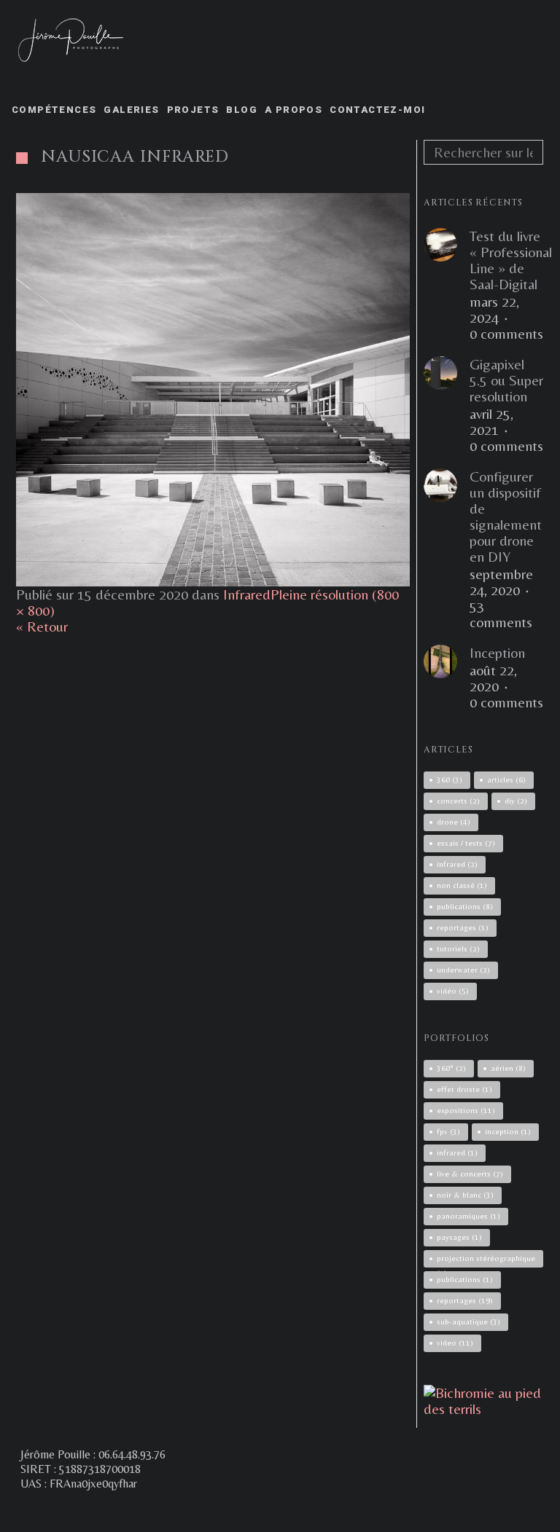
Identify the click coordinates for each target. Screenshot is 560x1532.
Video (455, 1342)
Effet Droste (464, 1089)
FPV (448, 1131)
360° (451, 1068)
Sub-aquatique (468, 1321)
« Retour (42, 626)
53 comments (501, 614)
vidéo (453, 990)
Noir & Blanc (465, 1194)
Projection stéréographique (486, 1261)
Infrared (247, 594)
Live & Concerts (470, 1173)
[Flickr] (286, 1510)
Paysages (459, 1237)
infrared (457, 864)
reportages (463, 927)
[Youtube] (312, 1510)
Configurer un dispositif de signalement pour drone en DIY (506, 516)
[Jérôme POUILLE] (483, 1408)
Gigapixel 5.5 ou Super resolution (506, 380)
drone (453, 821)
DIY (516, 800)
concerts (458, 800)
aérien (508, 1068)
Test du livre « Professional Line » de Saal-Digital (511, 260)
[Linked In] (338, 1510)
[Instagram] (259, 1510)
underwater (463, 969)
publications (465, 906)
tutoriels (458, 948)
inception (508, 1131)
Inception (497, 653)
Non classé (462, 885)
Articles (506, 779)
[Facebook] (233, 1510)
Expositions (466, 1110)
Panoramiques (468, 1215)
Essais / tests (466, 842)
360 (449, 779)
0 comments (506, 334)
